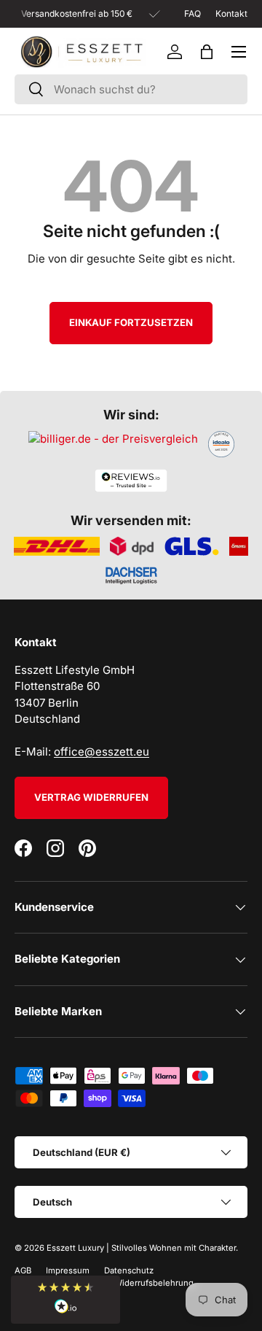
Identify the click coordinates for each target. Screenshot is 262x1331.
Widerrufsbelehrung (154, 1283)
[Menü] (239, 52)
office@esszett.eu (101, 751)
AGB (23, 1270)
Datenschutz (129, 1270)
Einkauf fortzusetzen (131, 322)
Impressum (68, 1270)
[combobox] (131, 89)
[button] (207, 52)
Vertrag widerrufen (91, 797)
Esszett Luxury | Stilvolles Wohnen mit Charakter (141, 1248)
